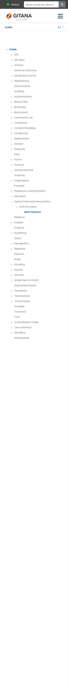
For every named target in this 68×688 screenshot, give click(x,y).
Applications (21, 80)
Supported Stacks (25, 285)
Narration (20, 196)
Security (19, 274)
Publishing (20, 232)
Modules (19, 185)
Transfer (19, 306)
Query (17, 238)
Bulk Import (21, 112)
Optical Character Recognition (32, 201)
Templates (20, 290)
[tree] (35, 194)
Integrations (21, 180)
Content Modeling (24, 128)
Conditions (20, 122)
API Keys (19, 59)
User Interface (22, 327)
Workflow (19, 332)
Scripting (19, 264)
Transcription (22, 301)
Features (19, 148)
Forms (18, 159)
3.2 (59, 27)
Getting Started (23, 169)
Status (15, 4)
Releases (19, 248)
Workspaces (21, 337)
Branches (20, 107)
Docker (18, 143)
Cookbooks (21, 133)
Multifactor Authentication (30, 190)
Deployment (21, 138)
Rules (17, 259)
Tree (17, 316)
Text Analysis (22, 295)
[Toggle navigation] (60, 16)
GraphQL (20, 175)
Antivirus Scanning (25, 70)
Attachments (22, 86)
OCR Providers (28, 206)
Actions (18, 65)
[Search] (62, 4)
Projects (19, 227)
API (16, 54)
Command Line (23, 117)
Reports (19, 253)
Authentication (23, 96)
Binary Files (21, 101)
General (19, 164)
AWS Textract (32, 211)
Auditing (19, 91)
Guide (8, 27)
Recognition (21, 243)
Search (18, 269)
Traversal (20, 311)
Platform (19, 217)
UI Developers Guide (26, 322)
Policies (18, 222)
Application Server (25, 75)
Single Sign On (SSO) (26, 280)
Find (16, 154)
